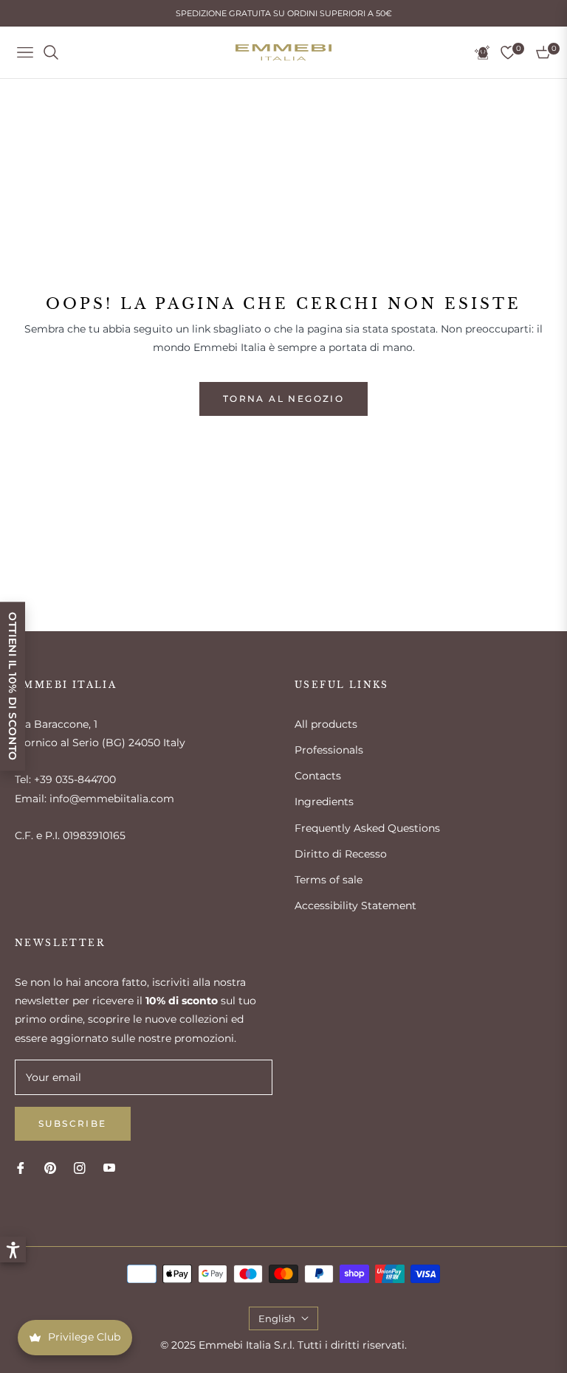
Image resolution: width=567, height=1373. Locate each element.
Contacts (318, 775)
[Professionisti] (482, 52)
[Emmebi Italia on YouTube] (109, 1167)
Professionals (329, 750)
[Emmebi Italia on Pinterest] (50, 1167)
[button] (13, 1249)
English (276, 1318)
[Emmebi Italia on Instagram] (80, 1167)
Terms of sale (328, 879)
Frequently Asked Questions (367, 828)
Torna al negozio (283, 398)
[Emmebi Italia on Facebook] (21, 1167)
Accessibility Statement (355, 905)
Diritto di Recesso (341, 854)
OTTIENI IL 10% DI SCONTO (12, 686)
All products (326, 724)
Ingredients (324, 801)
